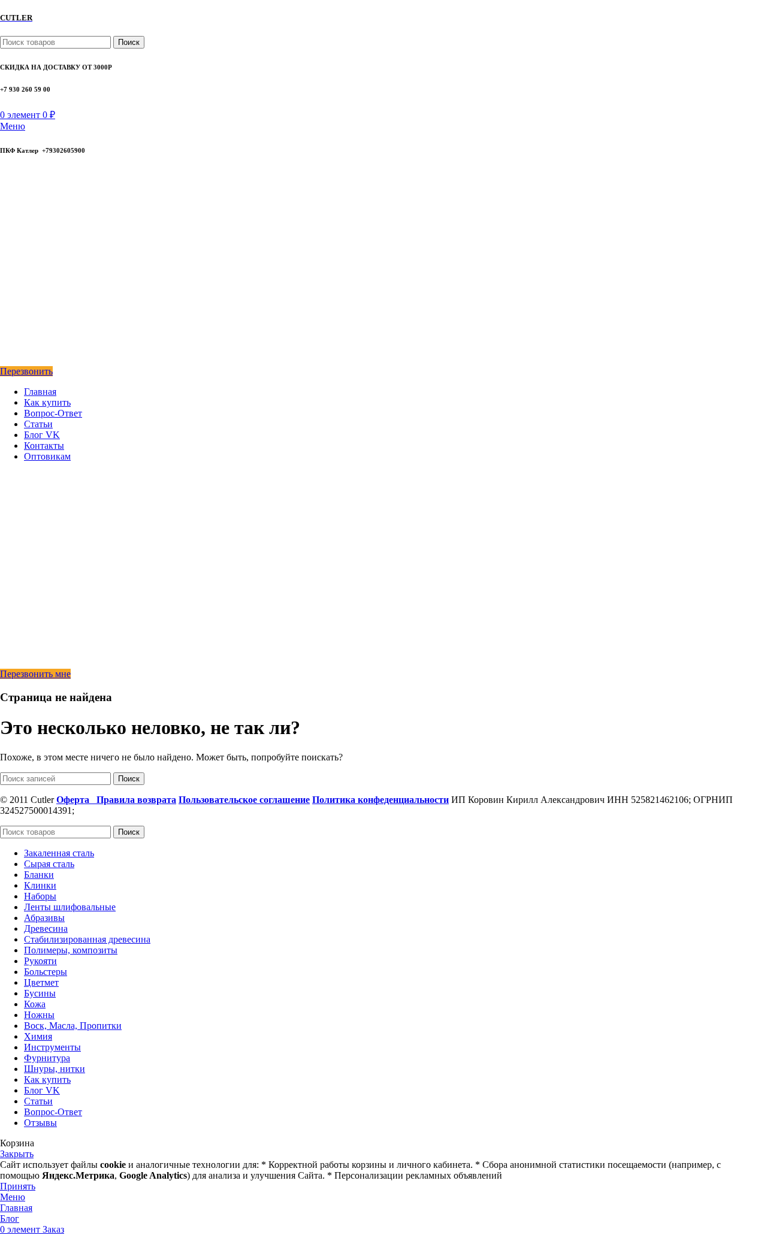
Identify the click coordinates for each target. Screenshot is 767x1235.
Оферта (76, 800)
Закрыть (17, 1154)
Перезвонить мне (35, 674)
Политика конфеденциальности (380, 800)
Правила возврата (136, 800)
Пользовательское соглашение (244, 800)
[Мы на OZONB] (8, 237)
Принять (17, 1186)
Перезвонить (26, 371)
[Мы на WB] (8, 360)
